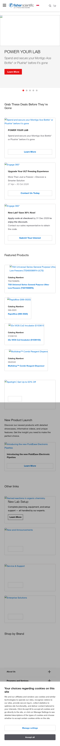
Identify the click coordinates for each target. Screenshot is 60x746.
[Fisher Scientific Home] (21, 7)
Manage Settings (30, 728)
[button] (4, 5)
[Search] (50, 6)
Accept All (30, 737)
